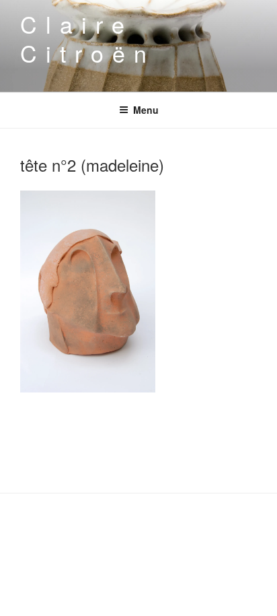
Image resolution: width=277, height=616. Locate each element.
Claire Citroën (87, 38)
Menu (146, 109)
